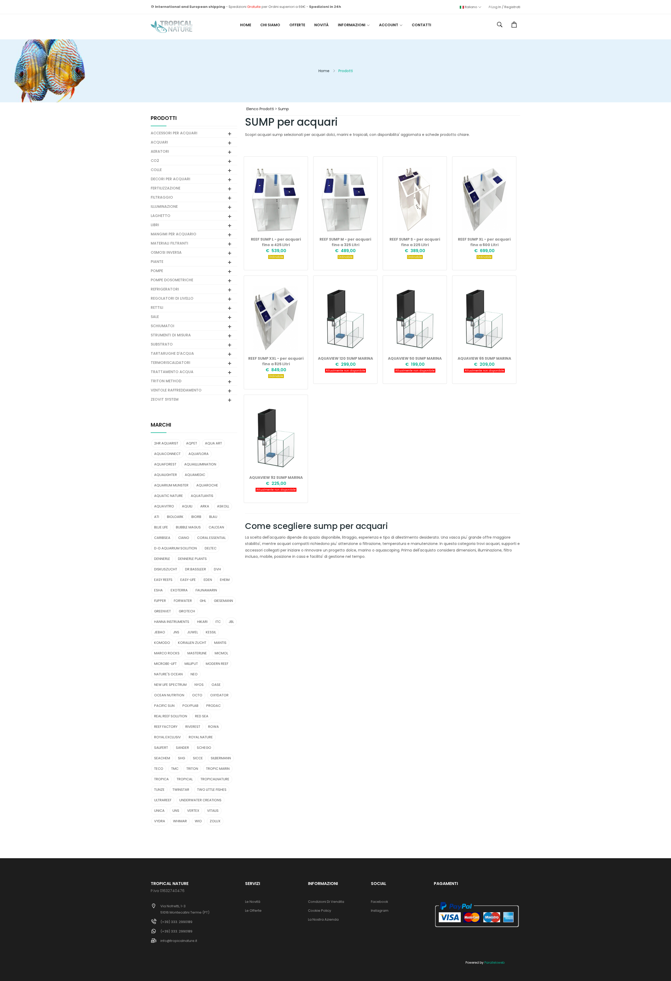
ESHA (158, 590)
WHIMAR (180, 821)
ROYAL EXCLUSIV (167, 737)
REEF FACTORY (165, 726)
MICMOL (221, 653)
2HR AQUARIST (166, 443)
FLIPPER (160, 600)
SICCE (198, 758)
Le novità (252, 901)
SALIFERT (161, 747)
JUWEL (192, 632)
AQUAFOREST (165, 464)
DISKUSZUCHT (165, 569)
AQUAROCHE (207, 485)
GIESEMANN (223, 600)
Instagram (379, 910)
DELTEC (211, 548)
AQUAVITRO (164, 506)
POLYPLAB (190, 705)
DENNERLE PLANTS (192, 558)
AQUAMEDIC (195, 474)
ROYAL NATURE (201, 737)
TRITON (192, 768)
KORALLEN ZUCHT (192, 642)
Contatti (421, 25)
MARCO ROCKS (167, 653)
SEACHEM (162, 758)
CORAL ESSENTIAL (211, 537)
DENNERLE (162, 558)
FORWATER (183, 600)
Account (388, 25)
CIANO (183, 537)
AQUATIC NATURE (168, 495)
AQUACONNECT (167, 453)
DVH (217, 569)
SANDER (182, 747)
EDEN (208, 579)
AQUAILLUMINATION (200, 464)
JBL (231, 621)
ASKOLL (223, 506)
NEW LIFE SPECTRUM (170, 684)
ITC (218, 621)
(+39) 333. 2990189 (176, 921)
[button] (499, 25)
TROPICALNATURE (215, 779)
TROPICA (161, 779)
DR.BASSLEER (195, 569)
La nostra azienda (323, 919)
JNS (176, 632)
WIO (198, 821)
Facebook (379, 901)
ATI (156, 516)
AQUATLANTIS (202, 495)
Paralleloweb (494, 962)
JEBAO (159, 632)
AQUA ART (213, 443)
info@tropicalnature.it (178, 940)
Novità (321, 25)
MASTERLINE (197, 653)
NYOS (199, 684)
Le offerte (253, 910)
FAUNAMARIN (206, 590)
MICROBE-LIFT (165, 663)
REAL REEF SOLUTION (170, 716)
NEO (194, 674)
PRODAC (213, 705)
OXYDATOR (219, 695)
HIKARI (202, 621)
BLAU (213, 516)
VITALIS (213, 810)
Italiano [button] (471, 7)
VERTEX (193, 810)
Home (245, 25)
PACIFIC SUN (164, 705)
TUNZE (159, 789)
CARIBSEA (162, 537)
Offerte (297, 25)
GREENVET (162, 611)
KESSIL (211, 632)
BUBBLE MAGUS (188, 527)
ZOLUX (215, 821)
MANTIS (220, 642)
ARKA (204, 506)
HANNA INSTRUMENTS (171, 621)
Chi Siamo (270, 25)
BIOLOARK (175, 516)
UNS (175, 810)
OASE (216, 684)
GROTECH (187, 611)
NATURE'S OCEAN (168, 674)
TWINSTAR (180, 789)
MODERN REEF (217, 663)
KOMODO (162, 642)
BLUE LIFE (161, 527)
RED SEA (201, 716)
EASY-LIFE (188, 579)
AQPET (191, 443)
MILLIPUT (191, 663)
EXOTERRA (179, 590)
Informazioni (351, 25)
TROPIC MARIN (218, 768)
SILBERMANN (221, 758)
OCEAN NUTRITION (169, 695)
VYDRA (159, 821)
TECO (158, 768)
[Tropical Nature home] (171, 27)
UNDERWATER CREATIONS (200, 800)
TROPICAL (185, 779)
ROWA (213, 726)
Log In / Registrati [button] (505, 7)
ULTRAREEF (162, 800)
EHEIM (225, 579)
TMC (174, 768)
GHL (203, 600)
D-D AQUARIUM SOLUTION (175, 548)
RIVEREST (192, 726)
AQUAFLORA (198, 453)
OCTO (197, 695)
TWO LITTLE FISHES (211, 789)
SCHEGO (204, 747)
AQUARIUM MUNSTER (171, 485)
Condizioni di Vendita (326, 901)
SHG (181, 758)
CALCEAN (216, 527)
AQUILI (187, 506)
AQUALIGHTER (165, 474)
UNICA (159, 810)
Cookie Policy (319, 910)
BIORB (196, 516)
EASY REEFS (163, 579)
